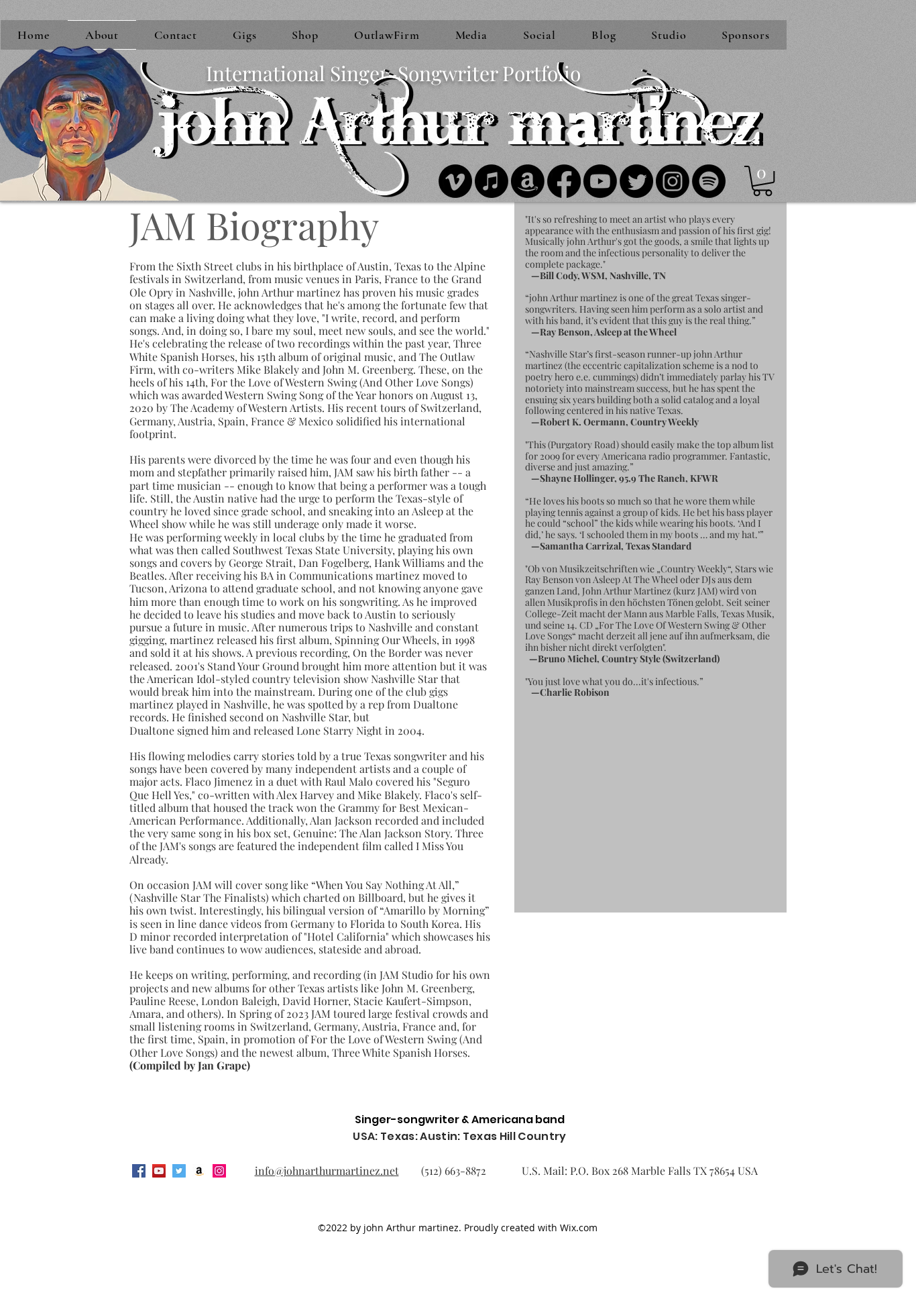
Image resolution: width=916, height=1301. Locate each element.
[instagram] (219, 1171)
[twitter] (179, 1171)
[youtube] (159, 1171)
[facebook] (139, 1171)
